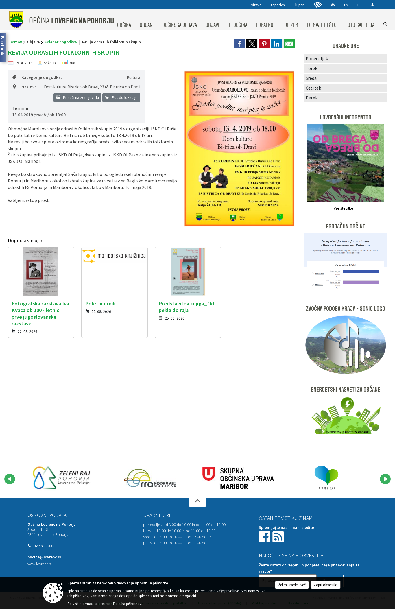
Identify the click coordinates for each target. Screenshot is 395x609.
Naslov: (28, 87)
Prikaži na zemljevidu (80, 97)
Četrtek (313, 88)
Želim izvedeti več (292, 584)
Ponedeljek (317, 58)
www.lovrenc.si (39, 564)
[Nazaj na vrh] (197, 502)
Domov (15, 42)
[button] (9, 479)
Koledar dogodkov (61, 42)
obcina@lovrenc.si (44, 557)
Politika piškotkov (127, 603)
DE (359, 5)
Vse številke (343, 208)
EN (346, 5)
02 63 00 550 (44, 545)
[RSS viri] (278, 536)
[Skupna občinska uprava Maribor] (238, 478)
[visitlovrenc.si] (61, 478)
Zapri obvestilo (325, 584)
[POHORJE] (326, 478)
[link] (239, 43)
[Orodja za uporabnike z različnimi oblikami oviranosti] (318, 4)
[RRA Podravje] (150, 478)
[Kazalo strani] (333, 4)
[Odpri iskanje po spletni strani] (385, 24)
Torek (311, 68)
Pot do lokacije (124, 97)
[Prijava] (372, 5)
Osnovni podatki (47, 515)
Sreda (311, 78)
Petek (312, 98)
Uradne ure (157, 515)
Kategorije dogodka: (41, 77)
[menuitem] (124, 20)
